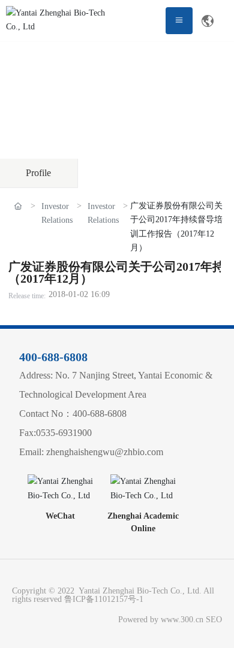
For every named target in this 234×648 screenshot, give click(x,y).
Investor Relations (57, 213)
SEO (214, 619)
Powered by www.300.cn (158, 619)
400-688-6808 (53, 357)
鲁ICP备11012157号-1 (103, 599)
